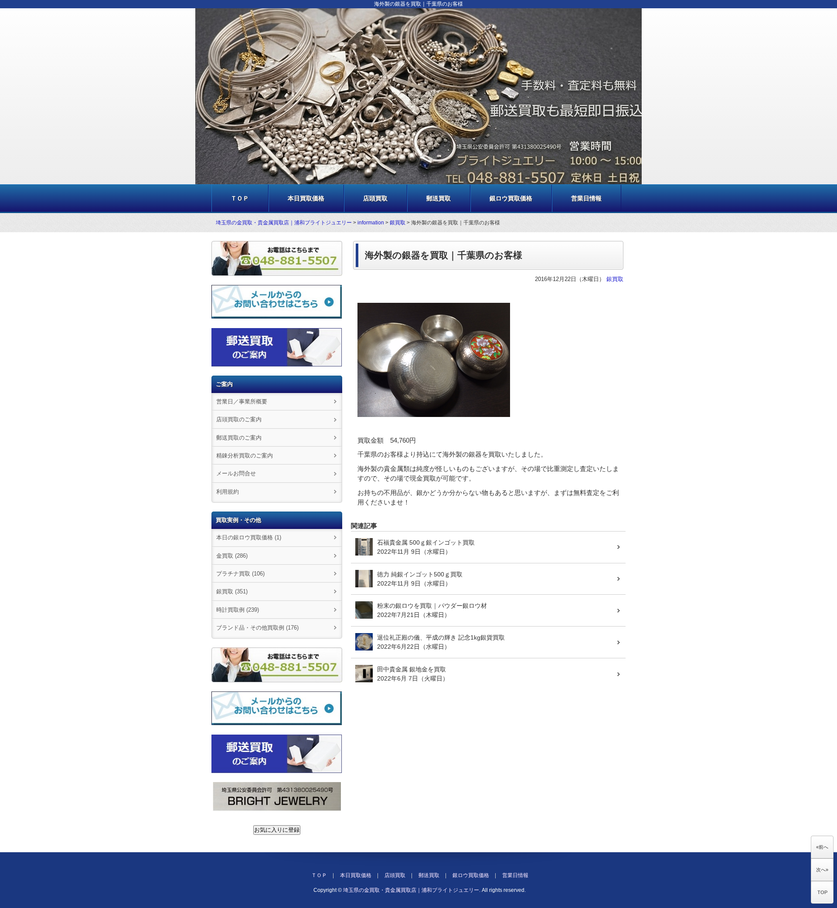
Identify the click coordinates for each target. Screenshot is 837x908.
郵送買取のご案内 (239, 437)
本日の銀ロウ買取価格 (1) (248, 537)
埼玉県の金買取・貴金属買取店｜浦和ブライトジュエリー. (411, 890)
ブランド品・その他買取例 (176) (257, 627)
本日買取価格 (306, 198)
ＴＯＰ (240, 198)
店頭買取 (375, 198)
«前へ (822, 847)
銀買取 (397, 223)
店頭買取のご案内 (239, 419)
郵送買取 (438, 198)
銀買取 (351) (232, 591)
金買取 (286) (232, 555)
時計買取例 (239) (237, 609)
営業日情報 (586, 198)
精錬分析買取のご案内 (244, 455)
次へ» (822, 869)
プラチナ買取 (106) (240, 573)
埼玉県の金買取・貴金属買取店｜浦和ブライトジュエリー (284, 223)
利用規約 (227, 491)
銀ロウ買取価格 (511, 198)
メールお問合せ (236, 473)
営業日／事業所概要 (241, 401)
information (370, 223)
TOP (822, 892)
